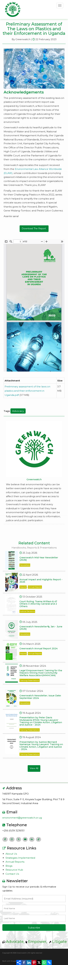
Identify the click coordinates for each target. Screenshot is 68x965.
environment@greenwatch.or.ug (22, 817)
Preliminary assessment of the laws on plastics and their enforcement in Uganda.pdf (27, 390)
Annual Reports (34, 587)
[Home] (13, 9)
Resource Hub (14, 869)
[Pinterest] (34, 962)
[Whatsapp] (44, 962)
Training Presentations (29, 680)
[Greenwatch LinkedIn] (31, 839)
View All (34, 768)
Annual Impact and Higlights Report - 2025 (40, 580)
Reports (23, 587)
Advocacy (18, 410)
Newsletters (25, 565)
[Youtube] (25, 839)
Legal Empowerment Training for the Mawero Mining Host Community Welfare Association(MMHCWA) (40, 673)
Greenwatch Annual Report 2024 (38, 648)
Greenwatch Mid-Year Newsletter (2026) (38, 558)
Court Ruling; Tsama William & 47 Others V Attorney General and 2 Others (38, 604)
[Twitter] (18, 839)
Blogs (9, 865)
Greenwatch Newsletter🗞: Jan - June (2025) (40, 627)
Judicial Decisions (27, 611)
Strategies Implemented (20, 857)
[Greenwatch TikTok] (38, 839)
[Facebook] (23, 962)
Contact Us (12, 873)
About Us (11, 853)
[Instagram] (11, 839)
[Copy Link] (49, 962)
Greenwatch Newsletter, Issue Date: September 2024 (40, 696)
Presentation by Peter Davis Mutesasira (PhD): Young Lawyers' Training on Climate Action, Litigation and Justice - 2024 (40, 721)
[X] (39, 962)
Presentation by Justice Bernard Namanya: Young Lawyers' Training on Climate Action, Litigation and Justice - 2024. (41, 746)
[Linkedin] (28, 962)
